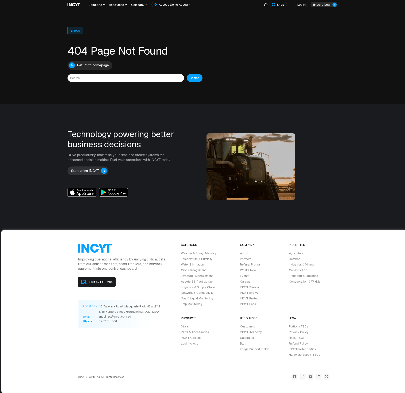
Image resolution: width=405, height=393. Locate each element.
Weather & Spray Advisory (199, 253)
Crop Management (193, 270)
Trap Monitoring (191, 304)
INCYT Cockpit (191, 338)
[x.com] (326, 377)
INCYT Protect (249, 298)
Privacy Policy (299, 332)
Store (184, 327)
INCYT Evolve (249, 293)
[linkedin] (318, 377)
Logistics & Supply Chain (198, 287)
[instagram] (302, 377)
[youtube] (310, 377)
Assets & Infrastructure (197, 281)
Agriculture (296, 253)
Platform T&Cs (298, 327)
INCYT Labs (248, 304)
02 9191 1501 (108, 321)
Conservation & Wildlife (304, 281)
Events (244, 276)
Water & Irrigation (192, 265)
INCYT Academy (251, 332)
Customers (247, 327)
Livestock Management (197, 276)
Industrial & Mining (301, 265)
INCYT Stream (249, 287)
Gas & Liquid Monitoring (197, 298)
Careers (245, 281)
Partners (245, 259)
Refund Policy (298, 343)
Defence (294, 259)
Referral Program (251, 265)
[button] (97, 4)
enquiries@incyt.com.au (115, 316)
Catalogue (247, 338)
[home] (74, 4)
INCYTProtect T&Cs (302, 349)
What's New (248, 270)
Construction (298, 270)
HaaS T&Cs (297, 338)
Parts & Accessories (195, 332)
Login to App (189, 343)
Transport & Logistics (303, 276)
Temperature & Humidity (197, 259)
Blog (243, 343)
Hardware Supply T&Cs (304, 355)
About (244, 253)
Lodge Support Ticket (254, 349)
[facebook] (294, 377)
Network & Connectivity (197, 293)
